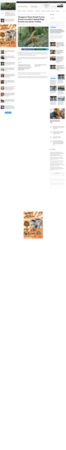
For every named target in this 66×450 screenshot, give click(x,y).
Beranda (19, 14)
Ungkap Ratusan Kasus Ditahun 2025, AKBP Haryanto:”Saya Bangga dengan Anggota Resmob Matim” (10, 20)
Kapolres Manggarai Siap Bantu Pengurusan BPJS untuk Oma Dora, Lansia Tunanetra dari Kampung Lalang (10, 82)
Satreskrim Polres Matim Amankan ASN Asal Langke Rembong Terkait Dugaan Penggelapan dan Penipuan (10, 63)
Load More (8, 112)
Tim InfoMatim (23, 24)
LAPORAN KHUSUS (27, 1)
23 (57, 183)
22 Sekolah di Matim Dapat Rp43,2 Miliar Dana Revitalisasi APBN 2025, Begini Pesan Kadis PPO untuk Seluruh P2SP (10, 94)
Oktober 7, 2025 (29, 24)
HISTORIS (42, 1)
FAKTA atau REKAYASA (35, 24)
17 (59, 181)
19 (63, 181)
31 (59, 185)
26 (63, 183)
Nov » (52, 187)
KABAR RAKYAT (33, 1)
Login (64, 2)
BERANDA (19, 1)
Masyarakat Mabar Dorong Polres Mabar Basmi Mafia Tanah (55, 121)
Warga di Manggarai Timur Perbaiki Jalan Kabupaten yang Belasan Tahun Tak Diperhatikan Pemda (25, 68)
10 (59, 179)
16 (57, 181)
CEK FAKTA (57, 10)
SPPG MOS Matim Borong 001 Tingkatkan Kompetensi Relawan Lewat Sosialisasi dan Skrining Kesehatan (58, 127)
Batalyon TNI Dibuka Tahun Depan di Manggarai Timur (41, 65)
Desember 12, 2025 (59, 54)
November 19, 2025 (59, 63)
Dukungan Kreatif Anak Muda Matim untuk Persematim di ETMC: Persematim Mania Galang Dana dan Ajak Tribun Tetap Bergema (10, 88)
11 (61, 179)
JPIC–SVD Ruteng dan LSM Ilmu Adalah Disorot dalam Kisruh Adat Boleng (10, 51)
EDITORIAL (22, 1)
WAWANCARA (38, 1)
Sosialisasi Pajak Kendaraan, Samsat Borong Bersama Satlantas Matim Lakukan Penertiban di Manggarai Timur (10, 69)
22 (55, 183)
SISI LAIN (45, 1)
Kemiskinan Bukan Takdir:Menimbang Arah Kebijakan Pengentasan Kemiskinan (24, 65)
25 (61, 183)
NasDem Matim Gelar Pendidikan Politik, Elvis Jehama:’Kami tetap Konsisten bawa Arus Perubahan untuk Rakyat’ (10, 57)
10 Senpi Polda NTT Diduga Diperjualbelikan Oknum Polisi (57, 137)
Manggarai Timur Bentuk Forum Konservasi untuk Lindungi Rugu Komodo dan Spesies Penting (6, 6)
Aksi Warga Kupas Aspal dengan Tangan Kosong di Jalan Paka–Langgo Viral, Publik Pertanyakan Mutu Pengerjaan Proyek (10, 75)
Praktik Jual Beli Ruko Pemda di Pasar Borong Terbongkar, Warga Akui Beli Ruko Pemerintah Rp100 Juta (10, 101)
